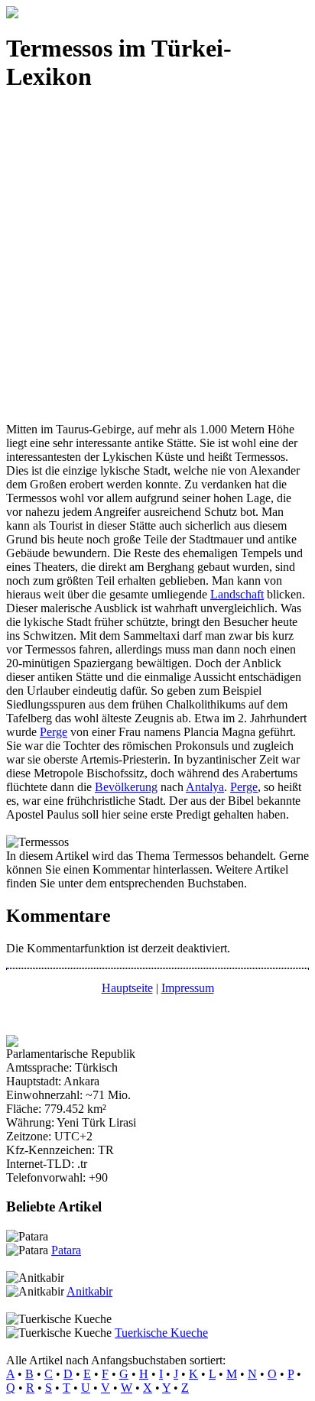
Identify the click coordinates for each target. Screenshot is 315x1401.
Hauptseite (127, 987)
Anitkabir (89, 1291)
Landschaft (237, 594)
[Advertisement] (157, 265)
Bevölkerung (126, 786)
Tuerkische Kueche (161, 1332)
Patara (66, 1250)
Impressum (187, 987)
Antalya (205, 786)
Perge (53, 731)
